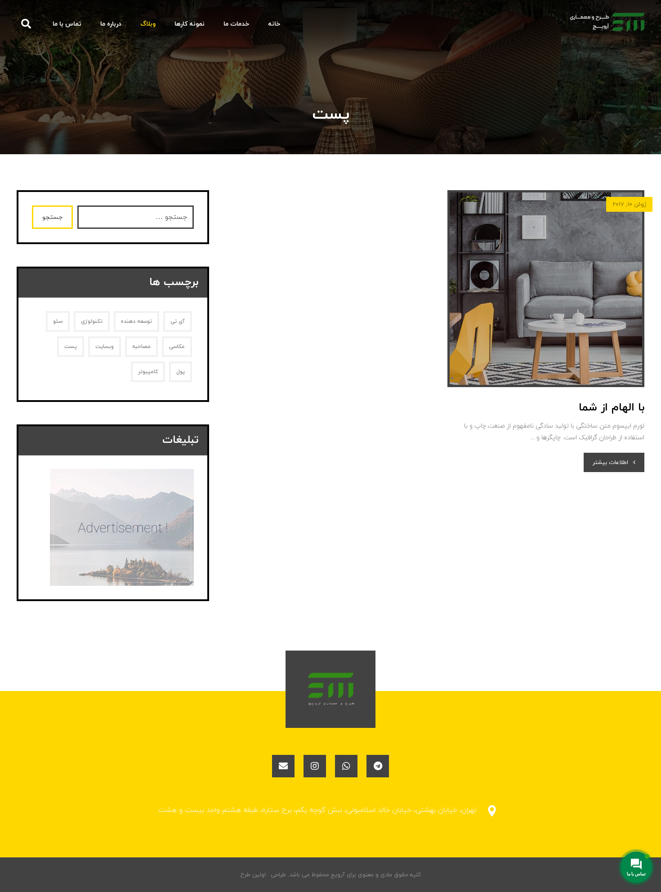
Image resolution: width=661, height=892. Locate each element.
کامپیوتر (148, 371)
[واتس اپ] (346, 766)
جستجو (52, 217)
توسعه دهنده (136, 321)
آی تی (177, 321)
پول (180, 371)
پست (70, 346)
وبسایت (104, 346)
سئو (58, 321)
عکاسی (177, 346)
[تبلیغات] (113, 527)
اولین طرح (253, 875)
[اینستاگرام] (315, 766)
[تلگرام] (377, 766)
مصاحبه (141, 346)
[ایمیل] (283, 766)
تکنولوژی (92, 321)
